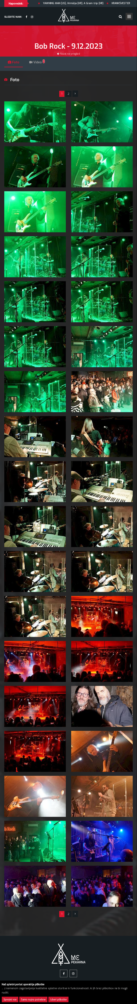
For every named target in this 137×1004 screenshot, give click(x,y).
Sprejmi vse (10, 999)
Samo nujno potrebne (33, 999)
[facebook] (26, 17)
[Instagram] (32, 17)
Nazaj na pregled (69, 53)
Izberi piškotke (58, 999)
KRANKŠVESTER (83, 3)
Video (38, 62)
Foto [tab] (15, 62)
